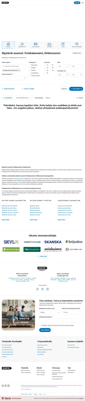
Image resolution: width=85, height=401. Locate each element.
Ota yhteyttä (40, 354)
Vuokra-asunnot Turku (64, 215)
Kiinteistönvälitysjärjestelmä (44, 349)
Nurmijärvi (23, 281)
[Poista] (19, 70)
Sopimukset (40, 347)
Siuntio (22, 278)
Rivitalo (33, 67)
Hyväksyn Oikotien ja (58, 325)
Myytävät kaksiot (35, 208)
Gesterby (56, 278)
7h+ (53, 70)
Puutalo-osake (35, 75)
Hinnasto (4, 356)
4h (47, 73)
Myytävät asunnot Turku (9, 215)
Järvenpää (26, 279)
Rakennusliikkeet (41, 352)
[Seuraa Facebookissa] (37, 289)
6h (52, 67)
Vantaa (21, 279)
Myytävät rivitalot (35, 215)
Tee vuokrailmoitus (6, 347)
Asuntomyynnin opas (7, 349)
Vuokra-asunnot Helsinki (65, 206)
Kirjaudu (77, 2)
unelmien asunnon (18, 178)
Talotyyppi (32, 62)
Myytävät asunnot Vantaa (9, 210)
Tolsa (52, 278)
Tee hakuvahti (71, 345)
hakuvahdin (49, 191)
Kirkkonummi (22, 57)
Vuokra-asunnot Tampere (65, 212)
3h (47, 70)
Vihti (28, 281)
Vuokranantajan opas (7, 352)
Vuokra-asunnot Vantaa (65, 210)
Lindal (63, 279)
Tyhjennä (64, 89)
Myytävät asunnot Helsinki (9, 206)
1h (47, 65)
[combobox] (14, 66)
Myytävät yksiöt (34, 206)
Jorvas (68, 278)
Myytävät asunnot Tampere (10, 212)
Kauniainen (28, 278)
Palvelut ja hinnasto (42, 345)
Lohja (12, 279)
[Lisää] (24, 78)
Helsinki (34, 278)
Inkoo (16, 279)
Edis (72, 279)
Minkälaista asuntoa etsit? (47, 308)
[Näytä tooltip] (12, 74)
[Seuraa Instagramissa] (47, 289)
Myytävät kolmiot (35, 210)
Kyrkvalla (61, 281)
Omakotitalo (34, 73)
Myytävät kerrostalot (36, 212)
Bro (75, 279)
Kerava (32, 279)
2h (47, 67)
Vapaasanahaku (7, 74)
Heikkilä (68, 279)
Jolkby (59, 279)
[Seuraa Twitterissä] (42, 289)
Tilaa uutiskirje (45, 330)
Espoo (18, 278)
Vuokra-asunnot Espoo (64, 208)
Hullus (66, 281)
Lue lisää (81, 398)
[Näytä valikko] (83, 3)
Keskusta (73, 278)
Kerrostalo (34, 65)
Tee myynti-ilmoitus (7, 345)
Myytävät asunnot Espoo (9, 208)
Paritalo (33, 70)
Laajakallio (62, 278)
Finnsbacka (53, 279)
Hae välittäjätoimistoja (73, 347)
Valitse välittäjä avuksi (7, 354)
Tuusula (18, 281)
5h (52, 65)
